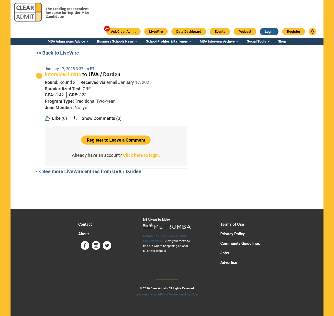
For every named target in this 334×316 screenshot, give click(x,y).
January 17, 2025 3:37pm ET (70, 69)
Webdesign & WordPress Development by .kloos (167, 294)
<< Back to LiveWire (57, 53)
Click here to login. (141, 155)
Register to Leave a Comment (116, 140)
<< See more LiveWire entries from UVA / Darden (88, 171)
